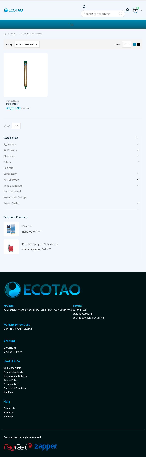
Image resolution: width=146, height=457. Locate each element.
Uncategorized (12, 191)
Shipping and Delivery (15, 376)
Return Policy (10, 379)
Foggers (8, 168)
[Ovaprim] (11, 229)
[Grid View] (134, 44)
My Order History (13, 351)
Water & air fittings (15, 197)
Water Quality (12, 203)
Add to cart (41, 59)
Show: (118, 44)
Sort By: (9, 44)
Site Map (8, 392)
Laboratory (10, 173)
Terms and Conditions (15, 388)
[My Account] (127, 10)
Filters (7, 162)
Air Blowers (10, 150)
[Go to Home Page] (5, 34)
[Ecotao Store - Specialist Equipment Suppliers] (13, 10)
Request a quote (12, 367)
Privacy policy (10, 384)
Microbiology (11, 179)
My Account (10, 347)
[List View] (138, 44)
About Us (8, 412)
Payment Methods (13, 371)
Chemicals (9, 156)
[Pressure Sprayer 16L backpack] (11, 246)
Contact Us (9, 408)
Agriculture (12, 101)
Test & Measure (13, 185)
